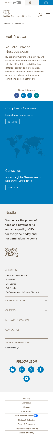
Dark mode (8, 2)
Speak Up (12, 121)
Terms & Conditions (26, 424)
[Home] (17, 13)
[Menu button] (48, 15)
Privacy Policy (27, 411)
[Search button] (42, 14)
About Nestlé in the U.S (16, 275)
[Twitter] (31, 369)
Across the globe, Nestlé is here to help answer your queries (23, 179)
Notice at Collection (26, 419)
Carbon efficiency (26, 432)
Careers (26, 310)
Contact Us (13, 187)
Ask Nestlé (11, 288)
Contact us (46, 2)
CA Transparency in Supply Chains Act (23, 292)
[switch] (18, 2)
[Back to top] (47, 434)
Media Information (26, 320)
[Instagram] (22, 369)
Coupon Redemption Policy (26, 428)
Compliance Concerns (21, 108)
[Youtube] (26, 379)
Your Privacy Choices (24, 415)
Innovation (10, 279)
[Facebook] (40, 369)
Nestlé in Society (26, 300)
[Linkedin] (12, 369)
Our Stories (11, 283)
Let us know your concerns (19, 114)
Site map (26, 398)
